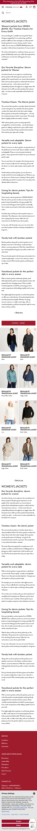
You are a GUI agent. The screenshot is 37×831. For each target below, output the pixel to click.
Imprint (4, 774)
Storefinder (5, 746)
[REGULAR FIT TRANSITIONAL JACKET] (9, 376)
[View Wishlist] (30, 7)
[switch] (32, 827)
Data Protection (6, 771)
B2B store (5, 743)
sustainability (5, 761)
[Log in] (26, 7)
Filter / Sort (18, 323)
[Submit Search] (3, 12)
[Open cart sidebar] (34, 7)
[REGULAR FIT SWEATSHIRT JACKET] (9, 339)
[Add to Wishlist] (16, 329)
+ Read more (18, 312)
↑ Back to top (18, 480)
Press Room (5, 767)
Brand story (5, 758)
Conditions (5, 740)
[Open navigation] (3, 7)
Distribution (5, 764)
